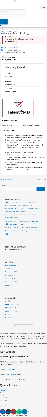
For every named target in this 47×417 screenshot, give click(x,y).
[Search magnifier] (4, 22)
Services (3, 395)
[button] (43, 7)
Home (2, 390)
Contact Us (4, 400)
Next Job (41, 179)
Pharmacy (9, 318)
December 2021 (11, 272)
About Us (3, 393)
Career (2, 405)
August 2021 (9, 285)
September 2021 (11, 282)
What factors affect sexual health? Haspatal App (23, 227)
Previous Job (7, 179)
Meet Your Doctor (12, 304)
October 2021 (10, 278)
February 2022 (10, 265)
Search (5, 185)
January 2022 (10, 268)
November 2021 (11, 275)
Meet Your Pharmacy (13, 311)
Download (4, 398)
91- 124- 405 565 (13, 374)
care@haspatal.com (7, 369)
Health (7, 301)
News (7, 314)
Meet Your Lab (10, 308)
